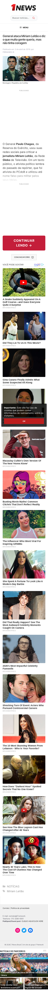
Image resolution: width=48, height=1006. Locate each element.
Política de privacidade (20, 908)
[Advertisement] (24, 116)
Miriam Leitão (15, 891)
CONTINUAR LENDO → (24, 243)
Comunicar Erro (22, 257)
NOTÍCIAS (13, 886)
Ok (24, 421)
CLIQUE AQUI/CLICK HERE (32, 921)
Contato (6, 908)
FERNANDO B (8, 52)
